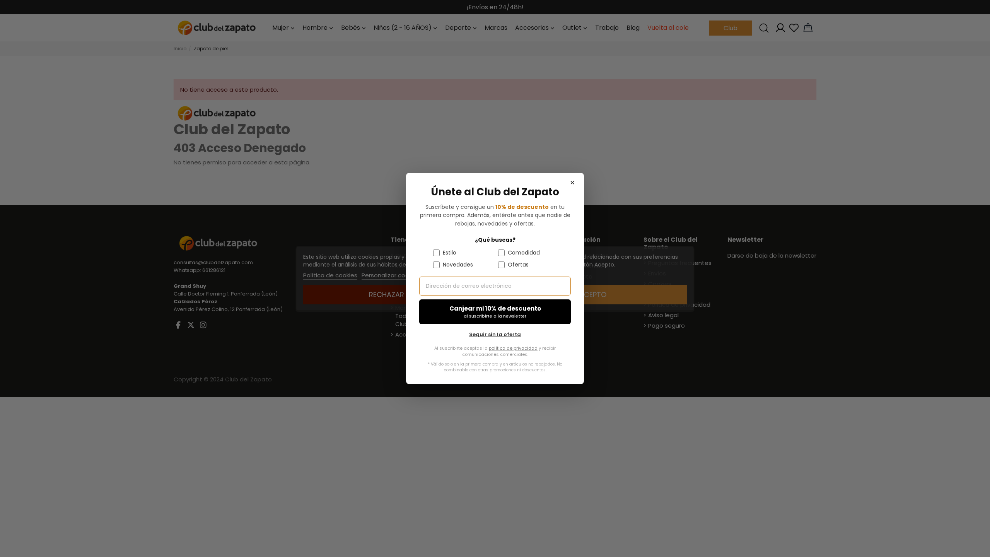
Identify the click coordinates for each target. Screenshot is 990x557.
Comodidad (524, 252)
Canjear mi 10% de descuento (495, 312)
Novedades (458, 264)
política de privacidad (513, 348)
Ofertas (518, 264)
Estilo (449, 252)
